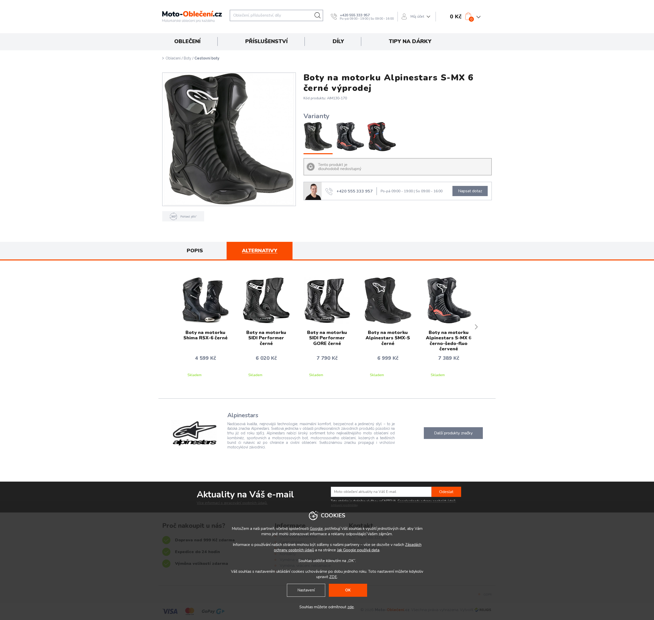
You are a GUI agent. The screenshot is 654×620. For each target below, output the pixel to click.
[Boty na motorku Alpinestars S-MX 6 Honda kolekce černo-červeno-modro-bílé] (381, 137)
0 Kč (456, 16)
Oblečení (173, 58)
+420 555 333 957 (355, 15)
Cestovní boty (206, 58)
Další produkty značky (453, 433)
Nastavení (306, 590)
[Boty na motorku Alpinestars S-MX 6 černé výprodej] (318, 137)
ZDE (333, 576)
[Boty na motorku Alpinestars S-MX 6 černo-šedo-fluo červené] (350, 137)
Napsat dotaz (470, 191)
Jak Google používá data (358, 550)
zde (350, 607)
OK (348, 590)
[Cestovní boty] (229, 139)
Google (316, 528)
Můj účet (417, 16)
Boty (187, 58)
